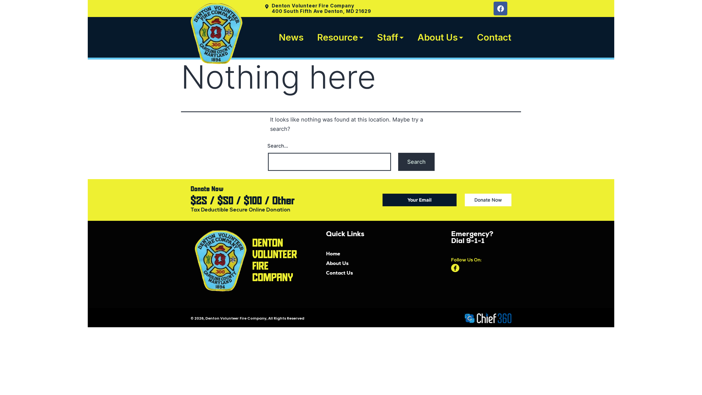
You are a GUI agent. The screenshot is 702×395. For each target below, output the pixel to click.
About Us (437, 37)
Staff (387, 37)
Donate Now (488, 200)
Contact (494, 37)
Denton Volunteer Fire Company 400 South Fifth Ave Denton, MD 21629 (321, 8)
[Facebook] (500, 8)
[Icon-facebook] (455, 268)
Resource (337, 37)
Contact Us (339, 273)
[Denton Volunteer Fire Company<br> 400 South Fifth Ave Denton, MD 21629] (267, 6)
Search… (277, 146)
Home (333, 253)
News (291, 37)
